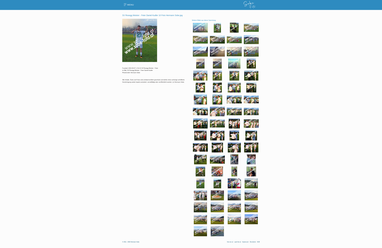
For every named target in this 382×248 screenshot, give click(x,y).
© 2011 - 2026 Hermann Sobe (130, 242)
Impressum (245, 242)
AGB (258, 242)
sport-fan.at (237, 242)
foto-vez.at (230, 242)
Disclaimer (253, 242)
